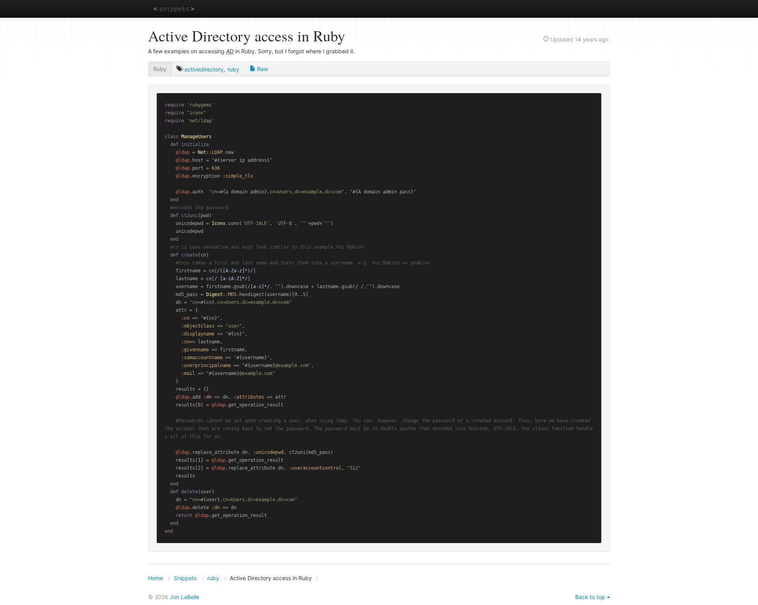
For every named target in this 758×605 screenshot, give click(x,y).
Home (155, 578)
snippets (174, 8)
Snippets (185, 578)
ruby (233, 69)
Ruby (160, 69)
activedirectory (203, 69)
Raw (261, 69)
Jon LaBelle (184, 597)
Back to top (590, 597)
